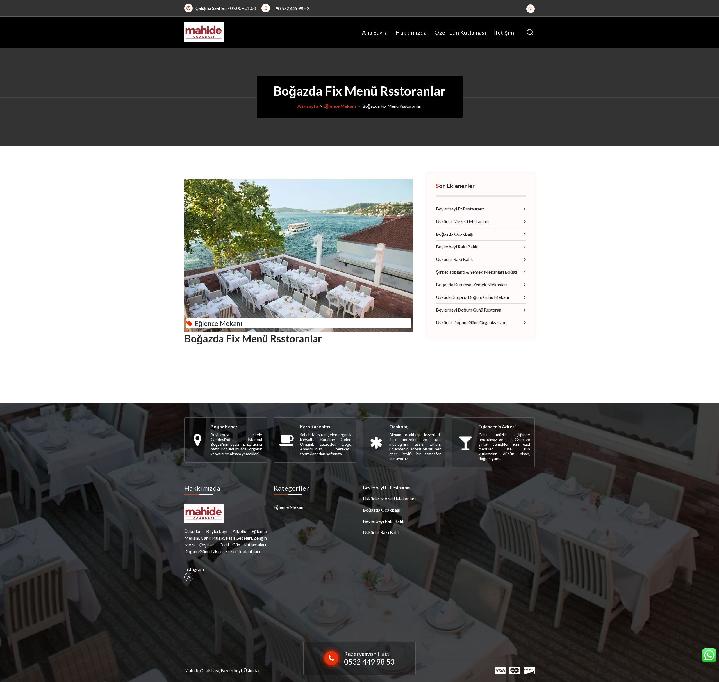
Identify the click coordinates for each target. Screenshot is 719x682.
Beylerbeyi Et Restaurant (460, 208)
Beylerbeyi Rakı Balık (456, 246)
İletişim (504, 32)
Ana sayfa (307, 106)
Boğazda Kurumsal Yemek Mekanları (471, 284)
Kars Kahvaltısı (315, 426)
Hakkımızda (411, 32)
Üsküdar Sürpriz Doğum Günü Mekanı (472, 297)
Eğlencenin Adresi (497, 426)
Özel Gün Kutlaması (460, 32)
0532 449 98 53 (369, 661)
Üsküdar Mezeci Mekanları (462, 221)
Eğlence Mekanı (339, 106)
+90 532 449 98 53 (291, 8)
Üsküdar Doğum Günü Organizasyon (471, 322)
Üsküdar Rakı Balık (454, 259)
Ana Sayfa (375, 32)
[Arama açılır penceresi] (530, 32)
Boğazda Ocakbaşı (454, 234)
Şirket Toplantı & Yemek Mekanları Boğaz (476, 271)
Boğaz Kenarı (225, 426)
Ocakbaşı (399, 426)
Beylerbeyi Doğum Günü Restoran (468, 309)
